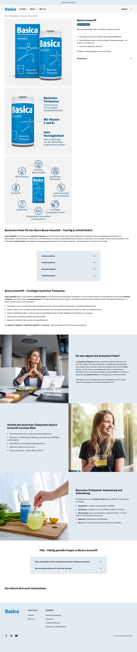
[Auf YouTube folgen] (16, 635)
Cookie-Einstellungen (53, 623)
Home (6, 16)
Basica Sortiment (14, 16)
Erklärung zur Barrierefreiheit (56, 626)
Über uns (42, 9)
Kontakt (30, 615)
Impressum (50, 619)
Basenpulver (23, 16)
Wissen (32, 9)
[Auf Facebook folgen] (6, 635)
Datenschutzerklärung (53, 615)
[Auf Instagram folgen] (11, 635)
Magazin (125, 9)
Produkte (22, 9)
